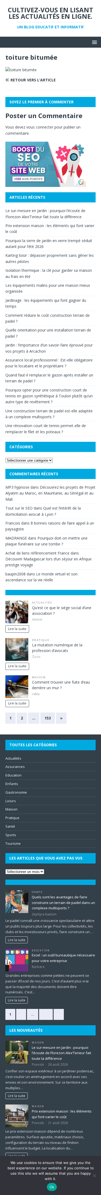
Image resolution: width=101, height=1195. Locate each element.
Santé (10, 826)
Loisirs (10, 800)
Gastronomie (16, 792)
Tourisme (13, 843)
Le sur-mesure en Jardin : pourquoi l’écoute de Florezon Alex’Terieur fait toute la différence (61, 1053)
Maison (39, 677)
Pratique (41, 640)
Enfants (11, 783)
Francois (12, 523)
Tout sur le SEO (19, 508)
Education (13, 775)
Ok (52, 1187)
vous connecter (39, 127)
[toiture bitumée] (21, 69)
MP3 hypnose (17, 487)
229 (46, 1014)
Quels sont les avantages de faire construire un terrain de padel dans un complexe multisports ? (63, 903)
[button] (94, 42)
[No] (94, 1175)
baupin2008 (15, 573)
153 (47, 718)
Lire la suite (17, 629)
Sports (10, 834)
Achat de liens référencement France (37, 553)
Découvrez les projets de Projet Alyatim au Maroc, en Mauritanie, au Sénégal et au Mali (50, 493)
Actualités (42, 602)
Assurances (15, 766)
